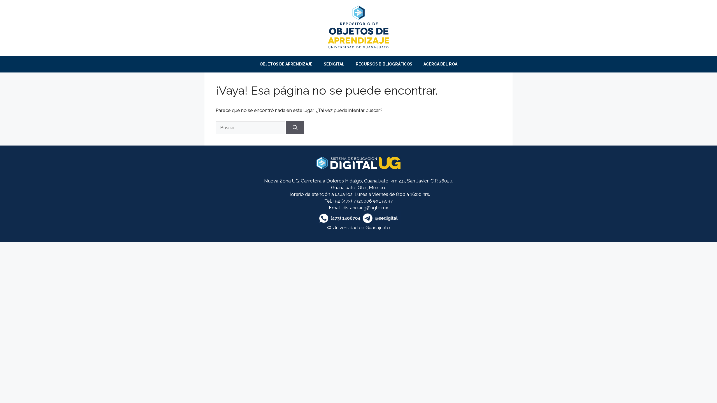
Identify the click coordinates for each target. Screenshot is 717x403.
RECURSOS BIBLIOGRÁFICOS (384, 64)
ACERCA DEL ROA (440, 64)
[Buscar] (295, 128)
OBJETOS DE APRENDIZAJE (286, 64)
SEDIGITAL (334, 64)
